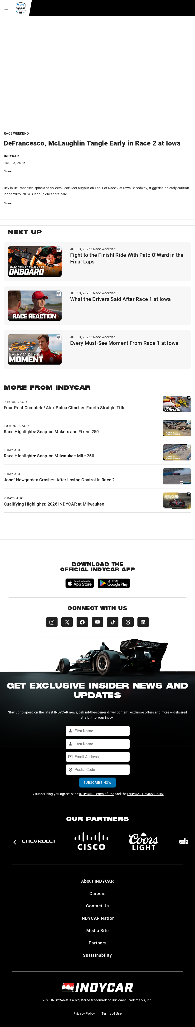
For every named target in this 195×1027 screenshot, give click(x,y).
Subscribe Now (97, 782)
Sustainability (97, 955)
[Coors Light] (143, 841)
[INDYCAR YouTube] (97, 622)
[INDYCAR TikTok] (112, 622)
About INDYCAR (97, 881)
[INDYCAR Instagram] (52, 622)
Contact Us (97, 906)
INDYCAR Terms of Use (96, 794)
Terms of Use (112, 1013)
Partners (98, 943)
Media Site (97, 930)
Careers (97, 893)
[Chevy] (39, 841)
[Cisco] (91, 841)
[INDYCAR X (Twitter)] (67, 622)
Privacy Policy (84, 1013)
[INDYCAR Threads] (128, 622)
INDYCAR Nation (97, 918)
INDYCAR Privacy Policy (145, 794)
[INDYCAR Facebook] (82, 622)
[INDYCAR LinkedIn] (143, 622)
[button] (14, 842)
